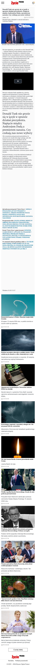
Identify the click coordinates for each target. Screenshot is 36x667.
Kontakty (11, 660)
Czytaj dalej (18, 650)
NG (7, 17)
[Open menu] (2, 3)
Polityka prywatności (21, 660)
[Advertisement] (18, 188)
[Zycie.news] (17, 3)
